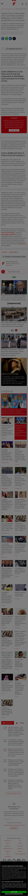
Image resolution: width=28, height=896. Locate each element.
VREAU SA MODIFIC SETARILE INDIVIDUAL (14, 893)
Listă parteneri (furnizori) (5, 889)
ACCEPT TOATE (14, 891)
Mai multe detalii (16, 870)
